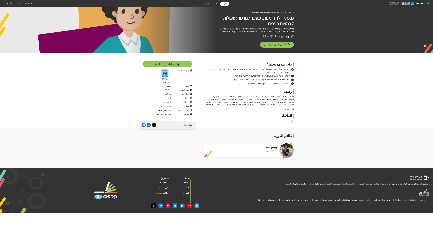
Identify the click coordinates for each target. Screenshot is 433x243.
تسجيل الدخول (29, 3)
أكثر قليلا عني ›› (271, 151)
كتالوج (225, 4)
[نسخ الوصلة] (154, 125)
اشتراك (19, 3)
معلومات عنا (163, 182)
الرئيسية (289, 12)
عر (7, 3)
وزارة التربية (166, 82)
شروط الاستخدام (162, 188)
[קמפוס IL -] (423, 4)
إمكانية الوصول (162, 193)
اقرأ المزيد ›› (288, 109)
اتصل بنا (206, 3)
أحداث (215, 3)
